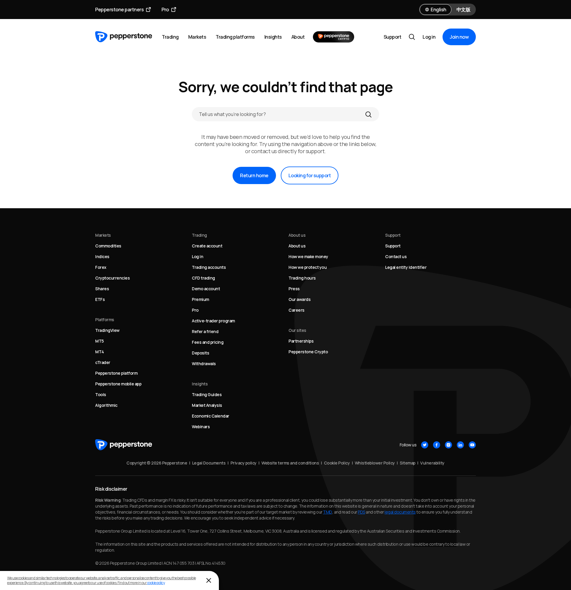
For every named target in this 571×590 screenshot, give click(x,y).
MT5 (99, 341)
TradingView (107, 330)
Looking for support (309, 175)
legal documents (400, 512)
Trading (170, 37)
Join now (459, 37)
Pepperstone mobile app (118, 384)
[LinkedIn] (460, 444)
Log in (429, 37)
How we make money (308, 256)
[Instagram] (448, 444)
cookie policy (156, 582)
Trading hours (302, 278)
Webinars (201, 426)
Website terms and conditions (290, 463)
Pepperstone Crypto (308, 351)
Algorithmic (106, 405)
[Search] (368, 114)
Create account (207, 246)
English (438, 9)
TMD (327, 512)
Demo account (206, 288)
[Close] (209, 580)
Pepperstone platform (116, 373)
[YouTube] (472, 444)
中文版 (463, 9)
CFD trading (203, 278)
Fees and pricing (207, 342)
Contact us (396, 256)
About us (296, 246)
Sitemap (407, 463)
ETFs (100, 299)
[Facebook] (436, 444)
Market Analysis (207, 405)
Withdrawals (204, 363)
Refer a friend (205, 331)
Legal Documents (209, 463)
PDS (361, 512)
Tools (100, 394)
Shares (102, 288)
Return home (254, 175)
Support (392, 37)
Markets (197, 37)
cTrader (102, 362)
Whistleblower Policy (375, 463)
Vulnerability (432, 463)
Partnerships (300, 341)
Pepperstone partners (119, 9)
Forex (100, 267)
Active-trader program (213, 321)
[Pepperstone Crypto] (333, 37)
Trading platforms (235, 37)
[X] (424, 444)
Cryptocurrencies (112, 278)
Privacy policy (243, 463)
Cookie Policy (337, 463)
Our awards (299, 299)
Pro (165, 9)
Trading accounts (209, 267)
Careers (296, 310)
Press (294, 288)
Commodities (108, 246)
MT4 (99, 351)
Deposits (200, 353)
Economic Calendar (210, 416)
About (298, 37)
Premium (200, 299)
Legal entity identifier (405, 267)
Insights (273, 37)
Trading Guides (207, 394)
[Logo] (123, 37)
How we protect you (307, 267)
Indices (102, 256)
